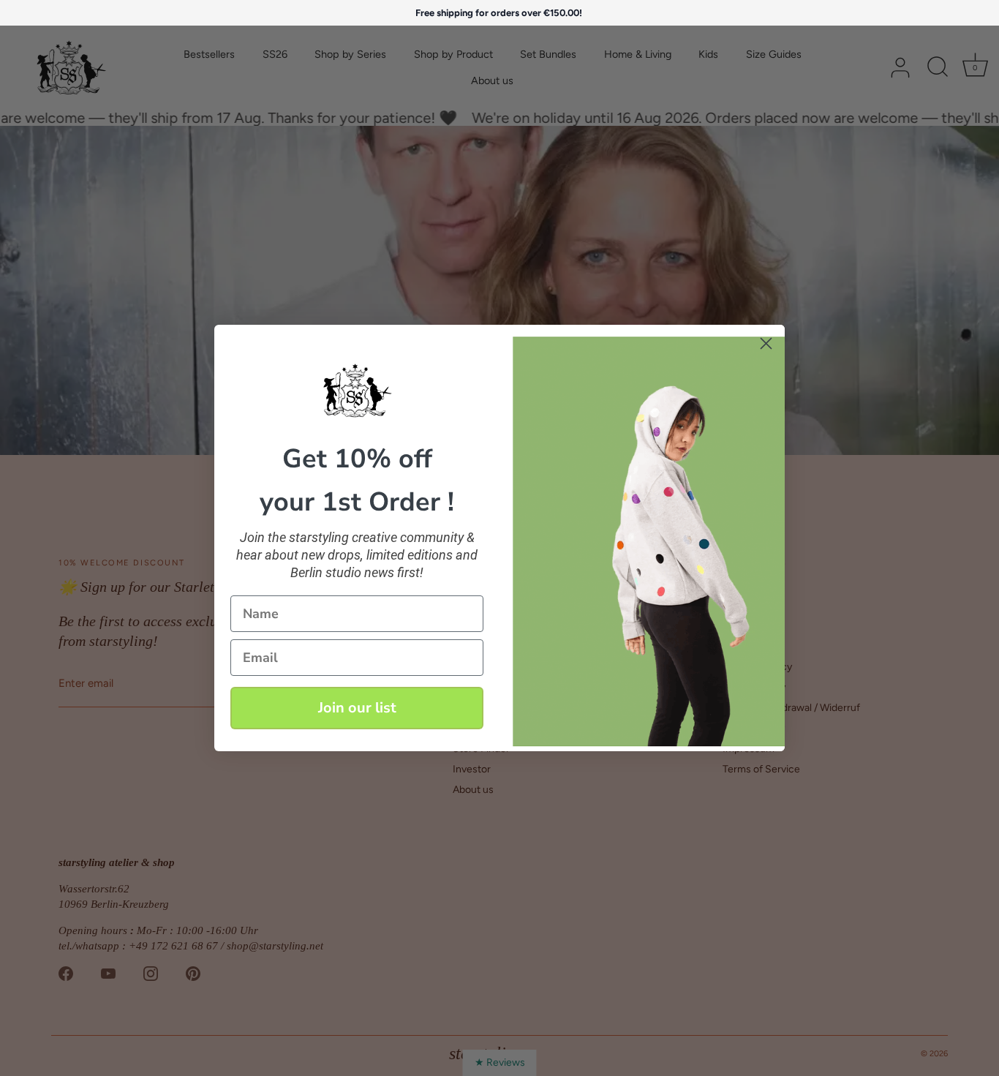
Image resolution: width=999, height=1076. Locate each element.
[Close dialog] (766, 343)
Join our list (357, 708)
